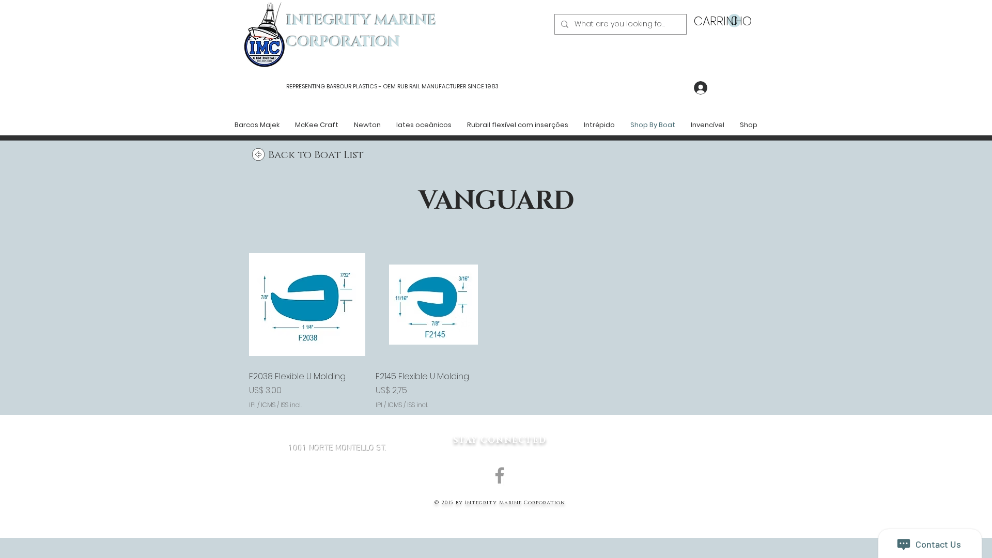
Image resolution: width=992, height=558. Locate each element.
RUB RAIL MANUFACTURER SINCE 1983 (447, 86)
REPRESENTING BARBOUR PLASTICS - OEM (341, 86)
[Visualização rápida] (307, 304)
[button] (717, 21)
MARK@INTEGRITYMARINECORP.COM (338, 504)
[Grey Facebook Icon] (499, 475)
